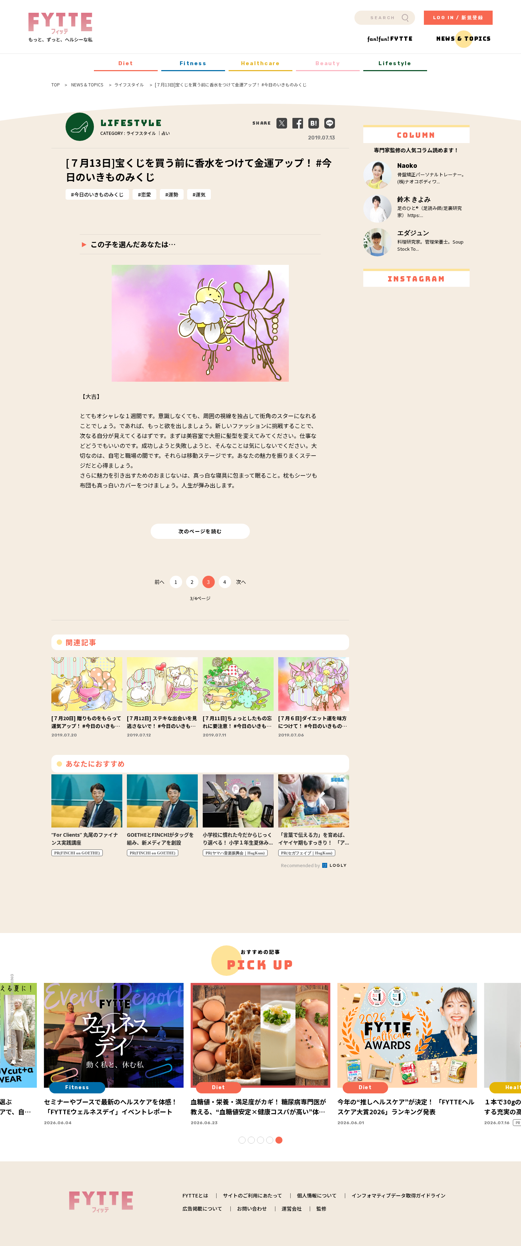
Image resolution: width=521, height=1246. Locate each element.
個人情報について (317, 1195)
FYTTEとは (195, 1195)
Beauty (327, 63)
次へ (241, 581)
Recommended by (301, 865)
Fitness (193, 63)
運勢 (173, 194)
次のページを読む (200, 531)
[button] (242, 1140)
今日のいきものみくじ (99, 194)
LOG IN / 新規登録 (458, 17)
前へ (159, 581)
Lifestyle (395, 63)
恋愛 (146, 194)
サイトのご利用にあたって (252, 1195)
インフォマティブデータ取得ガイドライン (399, 1195)
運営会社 (292, 1208)
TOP (55, 84)
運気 (201, 194)
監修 (321, 1208)
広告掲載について (202, 1208)
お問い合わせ (252, 1208)
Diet (126, 63)
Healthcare (260, 63)
